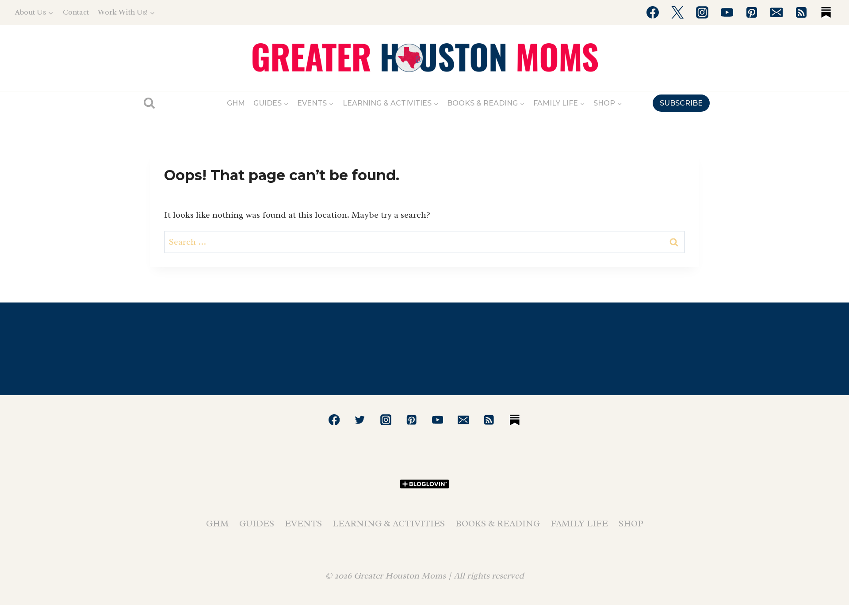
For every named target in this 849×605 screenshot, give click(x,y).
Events (303, 523)
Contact (76, 12)
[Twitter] (677, 12)
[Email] (776, 12)
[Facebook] (652, 12)
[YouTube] (727, 12)
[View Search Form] (149, 103)
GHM (236, 103)
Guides (256, 523)
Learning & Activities (389, 523)
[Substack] (826, 12)
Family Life (579, 523)
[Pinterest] (751, 12)
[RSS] (801, 12)
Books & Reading (497, 523)
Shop (631, 523)
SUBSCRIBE (681, 103)
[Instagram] (702, 12)
